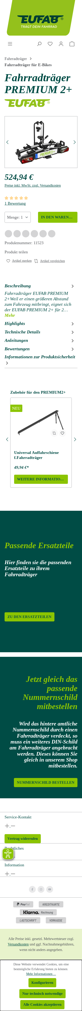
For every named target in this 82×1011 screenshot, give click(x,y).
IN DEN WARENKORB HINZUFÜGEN (59, 217)
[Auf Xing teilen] (25, 233)
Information (14, 865)
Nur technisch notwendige (42, 993)
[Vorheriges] (7, 142)
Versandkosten (18, 944)
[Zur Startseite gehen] (41, 18)
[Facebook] (32, 889)
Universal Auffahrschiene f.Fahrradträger (36, 455)
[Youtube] (49, 889)
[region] (41, 142)
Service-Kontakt (18, 817)
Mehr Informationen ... (41, 974)
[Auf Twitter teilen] (17, 233)
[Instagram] (41, 889)
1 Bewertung (15, 203)
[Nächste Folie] (75, 439)
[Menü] (10, 43)
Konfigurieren (42, 983)
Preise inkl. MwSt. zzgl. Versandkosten (33, 185)
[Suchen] (39, 43)
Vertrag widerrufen (23, 839)
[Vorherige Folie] (7, 439)
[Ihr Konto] (61, 43)
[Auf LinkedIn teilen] (34, 233)
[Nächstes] (74, 142)
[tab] (40, 300)
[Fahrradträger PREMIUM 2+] (41, 142)
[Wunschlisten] (50, 43)
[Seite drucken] (51, 233)
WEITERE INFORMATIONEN (42, 479)
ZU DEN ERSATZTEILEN (29, 617)
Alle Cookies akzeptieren (42, 1004)
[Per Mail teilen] (43, 233)
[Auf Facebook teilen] (8, 233)
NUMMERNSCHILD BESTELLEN (45, 782)
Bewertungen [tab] (17, 348)
